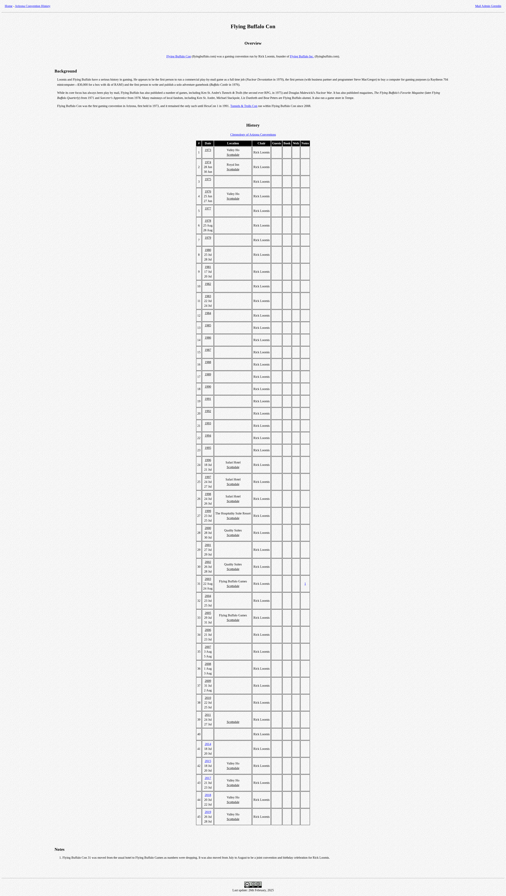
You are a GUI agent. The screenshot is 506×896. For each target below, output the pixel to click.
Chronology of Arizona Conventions (253, 134)
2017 (208, 778)
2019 (208, 812)
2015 (208, 761)
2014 (208, 744)
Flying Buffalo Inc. (302, 56)
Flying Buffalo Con (178, 56)
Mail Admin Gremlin (488, 6)
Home (8, 6)
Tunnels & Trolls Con (243, 106)
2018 (208, 795)
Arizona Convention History (32, 6)
